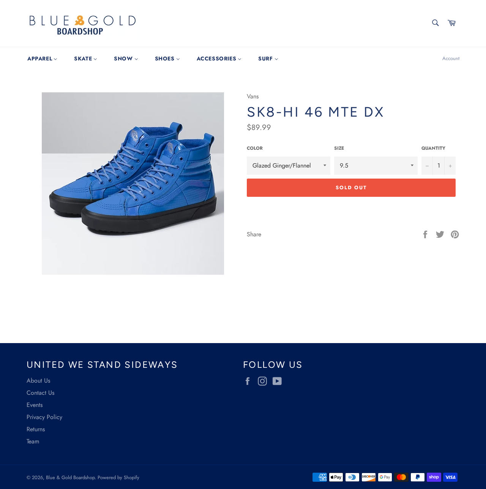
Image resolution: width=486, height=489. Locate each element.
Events (35, 404)
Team (33, 441)
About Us (38, 380)
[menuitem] (42, 58)
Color (255, 148)
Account (450, 58)
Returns (36, 429)
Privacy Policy (44, 417)
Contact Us (40, 392)
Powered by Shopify (118, 477)
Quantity (433, 148)
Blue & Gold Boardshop (70, 477)
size (339, 148)
